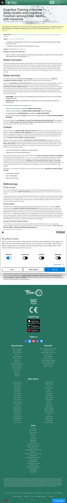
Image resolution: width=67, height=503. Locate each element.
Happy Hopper (49, 382)
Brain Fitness (17, 358)
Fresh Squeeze (49, 399)
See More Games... (49, 422)
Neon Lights (17, 399)
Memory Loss (17, 362)
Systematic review (48, 364)
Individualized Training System (33, 449)
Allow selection (33, 269)
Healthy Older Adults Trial (48, 352)
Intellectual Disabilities (17, 364)
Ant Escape (17, 395)
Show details (57, 264)
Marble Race (17, 410)
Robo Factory (17, 393)
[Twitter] (29, 341)
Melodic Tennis (17, 412)
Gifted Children (33, 469)
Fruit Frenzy (17, 385)
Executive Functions (17, 368)
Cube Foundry (49, 397)
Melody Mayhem (17, 418)
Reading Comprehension (33, 467)
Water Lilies (49, 416)
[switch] (25, 257)
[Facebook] (25, 341)
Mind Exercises (33, 455)
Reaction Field (49, 418)
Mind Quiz (33, 451)
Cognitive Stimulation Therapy (33, 453)
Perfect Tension (49, 410)
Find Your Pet (17, 416)
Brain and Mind (17, 350)
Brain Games (33, 459)
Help (32, 496)
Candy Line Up (49, 384)
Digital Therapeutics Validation (48, 348)
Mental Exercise (33, 461)
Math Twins (49, 405)
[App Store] (33, 321)
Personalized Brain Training (33, 457)
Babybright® (33, 440)
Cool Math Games (33, 465)
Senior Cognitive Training (48, 360)
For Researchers (33, 432)
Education (33, 434)
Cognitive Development (33, 446)
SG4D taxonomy (48, 366)
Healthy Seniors (48, 358)
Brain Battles (33, 471)
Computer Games (48, 350)
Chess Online (17, 382)
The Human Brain (17, 348)
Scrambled (17, 414)
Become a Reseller (17, 496)
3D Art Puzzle (17, 422)
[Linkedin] (41, 341)
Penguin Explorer (49, 387)
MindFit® (33, 438)
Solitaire (17, 391)
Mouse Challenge (49, 409)
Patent (33, 436)
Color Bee (49, 391)
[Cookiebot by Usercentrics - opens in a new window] (57, 232)
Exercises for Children (33, 444)
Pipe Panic (17, 387)
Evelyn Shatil (19, 39)
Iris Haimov (11, 39)
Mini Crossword (17, 384)
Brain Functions (17, 366)
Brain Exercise (33, 448)
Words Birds (49, 420)
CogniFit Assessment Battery (31, 198)
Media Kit (48, 493)
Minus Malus (49, 407)
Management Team (28, 493)
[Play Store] (33, 326)
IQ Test (33, 473)
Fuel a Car (49, 403)
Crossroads (49, 395)
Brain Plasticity (17, 356)
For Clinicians (33, 430)
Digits (49, 389)
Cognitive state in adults (48, 362)
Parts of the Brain (17, 352)
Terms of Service (9, 493)
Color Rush (17, 420)
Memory (17, 371)
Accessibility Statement (40, 496)
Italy (5, 500)
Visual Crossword (17, 403)
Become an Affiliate (57, 493)
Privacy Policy (18, 493)
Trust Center (51, 496)
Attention (17, 375)
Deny (12, 269)
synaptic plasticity (29, 157)
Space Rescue (17, 407)
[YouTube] (33, 341)
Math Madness (17, 409)
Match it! (17, 405)
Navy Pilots (48, 354)
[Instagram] (37, 341)
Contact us (26, 496)
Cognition (17, 360)
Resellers (33, 442)
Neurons (17, 354)
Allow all (54, 269)
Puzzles (49, 385)
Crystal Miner (17, 389)
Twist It (49, 414)
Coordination (17, 370)
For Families (33, 428)
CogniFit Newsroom (39, 493)
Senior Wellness (48, 356)
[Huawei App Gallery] (33, 330)
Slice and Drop (49, 412)
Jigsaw (49, 401)
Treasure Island (17, 397)
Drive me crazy (17, 401)
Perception (17, 373)
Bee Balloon (49, 393)
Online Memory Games (33, 463)
